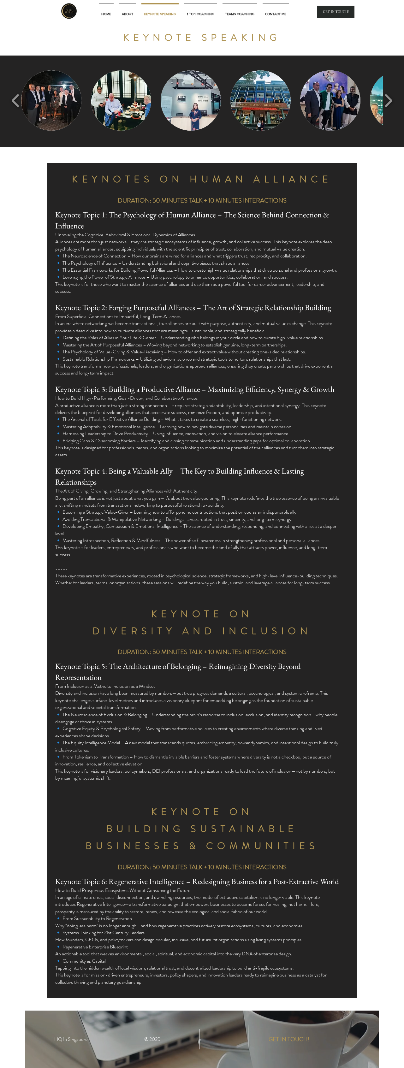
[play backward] (16, 100)
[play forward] (388, 100)
